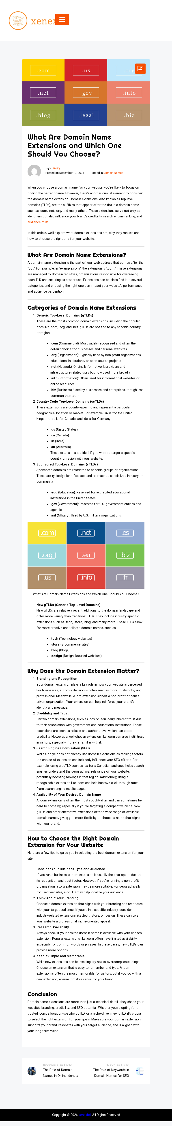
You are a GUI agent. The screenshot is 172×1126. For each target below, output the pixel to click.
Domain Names (113, 172)
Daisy (56, 168)
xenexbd (85, 1115)
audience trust (38, 222)
